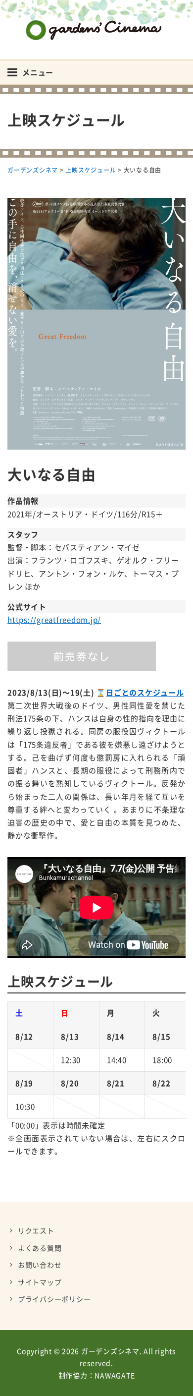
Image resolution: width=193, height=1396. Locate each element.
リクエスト (36, 1230)
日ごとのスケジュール (145, 692)
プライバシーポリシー (54, 1299)
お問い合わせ (40, 1265)
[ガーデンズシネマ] (96, 22)
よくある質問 (40, 1248)
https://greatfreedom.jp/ (54, 619)
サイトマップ (40, 1282)
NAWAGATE (115, 1375)
